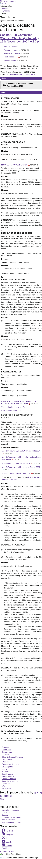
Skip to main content (8, 1)
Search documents (9, 779)
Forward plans (7, 767)
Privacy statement (8, 820)
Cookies (5, 815)
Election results (7, 759)
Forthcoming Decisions (10, 764)
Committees (6, 750)
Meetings (5, 771)
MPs (3, 786)
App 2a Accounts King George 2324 (21, 463)
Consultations (7, 752)
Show (2, 799)
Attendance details (11, 46)
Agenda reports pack (16, 53)
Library (4, 769)
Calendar (5, 747)
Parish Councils (8, 776)
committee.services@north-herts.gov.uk (21, 74)
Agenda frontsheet (16, 50)
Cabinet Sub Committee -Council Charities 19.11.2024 (19, 85)
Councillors (6, 784)
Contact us (6, 812)
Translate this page (7, 852)
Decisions (5, 754)
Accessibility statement (10, 810)
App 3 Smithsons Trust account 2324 (21, 473)
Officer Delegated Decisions (12, 757)
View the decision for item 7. (12, 411)
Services (5, 8)
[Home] (3, 3)
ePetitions (5, 762)
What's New (6, 788)
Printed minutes (15, 60)
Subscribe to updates (10, 781)
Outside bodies (7, 774)
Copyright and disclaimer (11, 817)
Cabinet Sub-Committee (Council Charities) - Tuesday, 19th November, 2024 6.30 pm (20, 38)
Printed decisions (16, 57)
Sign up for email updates (11, 822)
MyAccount (6, 11)
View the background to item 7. (13, 407)
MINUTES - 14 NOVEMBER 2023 (19, 165)
